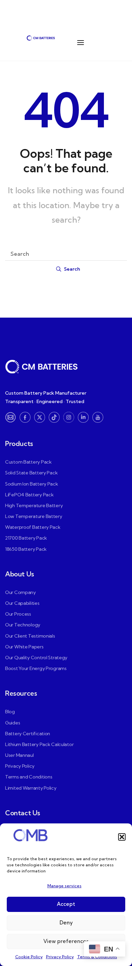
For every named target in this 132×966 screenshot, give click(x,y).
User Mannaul (19, 755)
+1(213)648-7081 (28, 13)
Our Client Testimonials (30, 636)
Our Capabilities (22, 603)
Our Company (20, 592)
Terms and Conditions (28, 777)
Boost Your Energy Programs (36, 668)
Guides (12, 723)
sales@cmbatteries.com (86, 13)
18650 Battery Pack (26, 549)
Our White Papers (24, 647)
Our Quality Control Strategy (36, 657)
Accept (66, 904)
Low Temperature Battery (33, 516)
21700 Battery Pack (26, 538)
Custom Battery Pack (28, 462)
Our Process (18, 614)
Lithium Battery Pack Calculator (39, 744)
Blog (10, 712)
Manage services (64, 885)
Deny (66, 922)
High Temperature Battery (34, 505)
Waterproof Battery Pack (33, 527)
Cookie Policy (29, 956)
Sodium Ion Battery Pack (31, 484)
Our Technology (22, 625)
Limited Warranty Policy (31, 788)
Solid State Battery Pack (31, 473)
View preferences (66, 941)
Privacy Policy (60, 956)
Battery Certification (27, 733)
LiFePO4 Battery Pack (29, 495)
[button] (121, 837)
